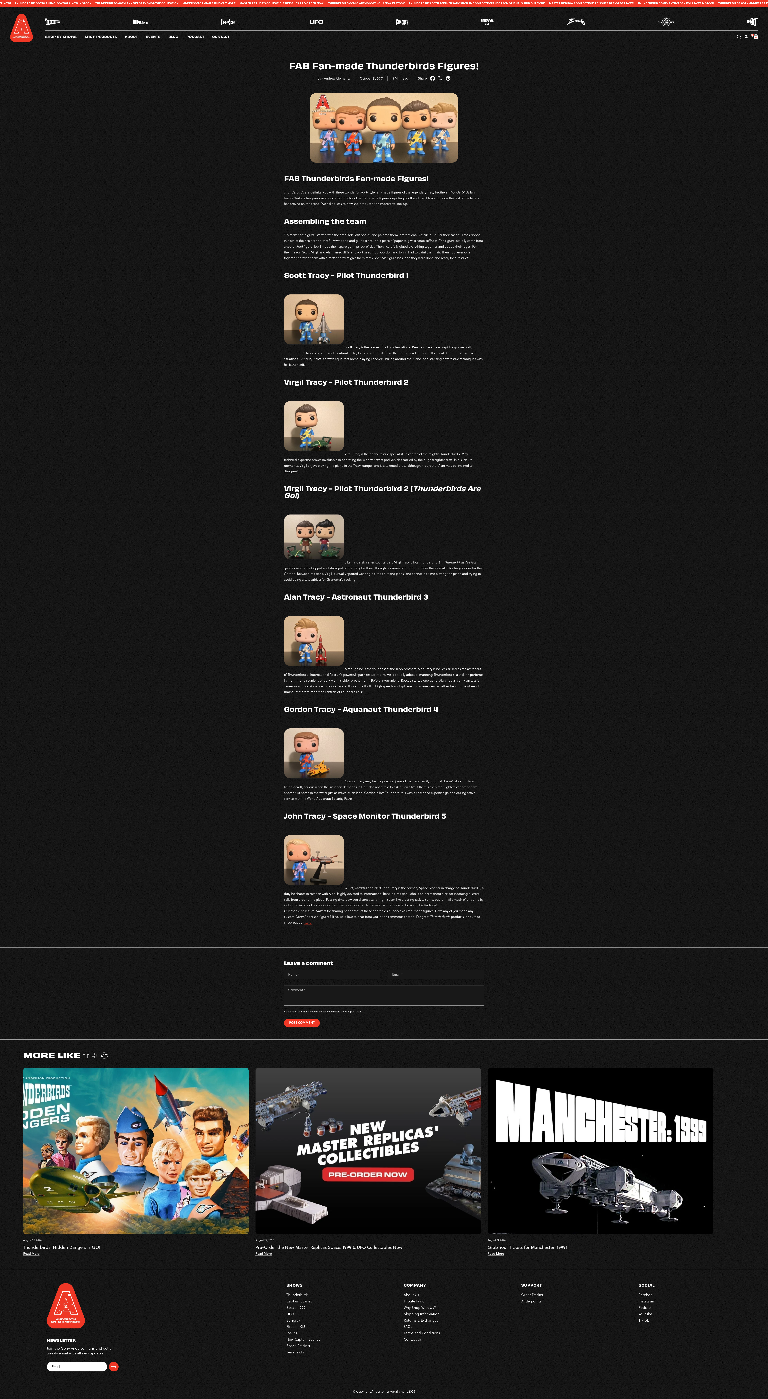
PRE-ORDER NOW (94, 3)
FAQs (408, 1326)
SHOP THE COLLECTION (259, 3)
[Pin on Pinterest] (448, 78)
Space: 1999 (296, 1307)
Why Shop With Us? (420, 1307)
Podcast (645, 1307)
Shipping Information (422, 1313)
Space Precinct (298, 1345)
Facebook (646, 1294)
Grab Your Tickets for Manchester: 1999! (527, 1247)
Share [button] (422, 78)
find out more (317, 3)
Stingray (293, 1320)
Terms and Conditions (422, 1332)
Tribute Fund (414, 1301)
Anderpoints (531, 1301)
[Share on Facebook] (432, 78)
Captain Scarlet (299, 1301)
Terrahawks (295, 1352)
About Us (411, 1294)
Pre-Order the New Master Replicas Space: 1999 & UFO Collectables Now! (329, 1247)
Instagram (647, 1301)
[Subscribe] (114, 1366)
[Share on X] (440, 78)
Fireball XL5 (295, 1326)
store (308, 922)
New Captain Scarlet (303, 1339)
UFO (290, 1313)
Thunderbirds (297, 1294)
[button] (135, 37)
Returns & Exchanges (421, 1320)
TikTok (644, 1320)
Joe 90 (291, 1332)
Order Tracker (532, 1294)
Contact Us (413, 1339)
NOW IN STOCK (178, 3)
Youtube (645, 1313)
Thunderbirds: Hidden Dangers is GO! (61, 1247)
